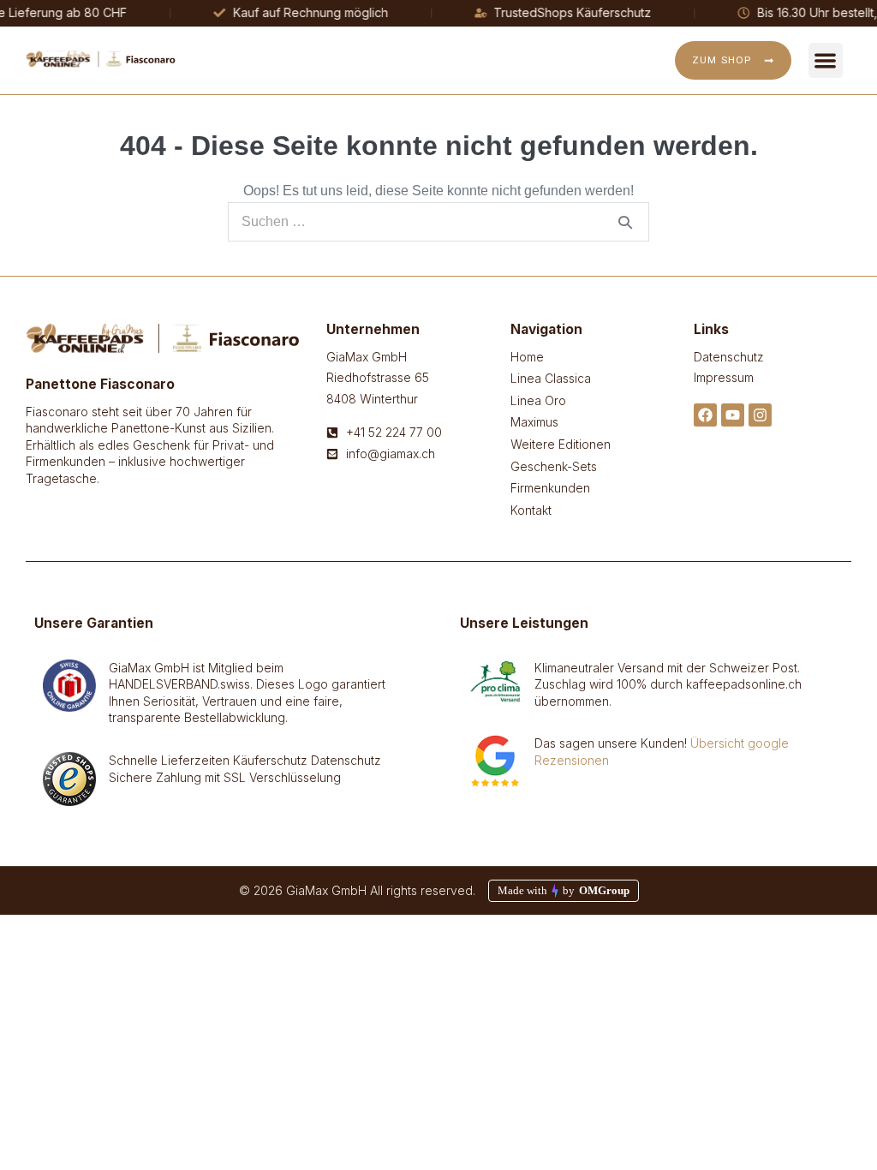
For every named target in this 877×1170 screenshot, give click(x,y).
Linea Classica (550, 378)
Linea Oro (538, 400)
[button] (826, 60)
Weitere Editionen (560, 444)
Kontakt (531, 510)
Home (527, 356)
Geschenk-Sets (553, 466)
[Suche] (625, 221)
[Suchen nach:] (438, 221)
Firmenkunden (550, 488)
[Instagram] (760, 415)
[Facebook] (705, 415)
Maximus (534, 422)
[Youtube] (732, 415)
